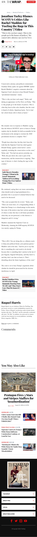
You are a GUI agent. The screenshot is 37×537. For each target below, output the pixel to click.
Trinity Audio (18, 77)
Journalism (5, 412)
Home (8, 12)
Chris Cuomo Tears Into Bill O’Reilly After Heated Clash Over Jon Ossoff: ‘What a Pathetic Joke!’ (11, 418)
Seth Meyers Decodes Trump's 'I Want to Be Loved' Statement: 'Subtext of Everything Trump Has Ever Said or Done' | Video (11, 177)
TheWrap (6, 494)
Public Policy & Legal (8, 427)
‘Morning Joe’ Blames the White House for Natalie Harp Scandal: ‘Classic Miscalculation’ (11, 447)
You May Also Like (13, 365)
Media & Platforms (18, 12)
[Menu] (3, 2)
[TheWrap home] (14, 2)
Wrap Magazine (9, 514)
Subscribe (31, 2)
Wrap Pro (6, 500)
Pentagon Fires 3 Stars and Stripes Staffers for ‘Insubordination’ (18, 398)
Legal (5, 507)
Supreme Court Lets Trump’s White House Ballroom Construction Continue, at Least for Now (11, 433)
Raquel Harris (8, 41)
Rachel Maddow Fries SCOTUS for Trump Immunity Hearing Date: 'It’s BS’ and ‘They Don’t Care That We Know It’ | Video (11, 284)
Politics (28, 12)
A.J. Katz (12, 405)
